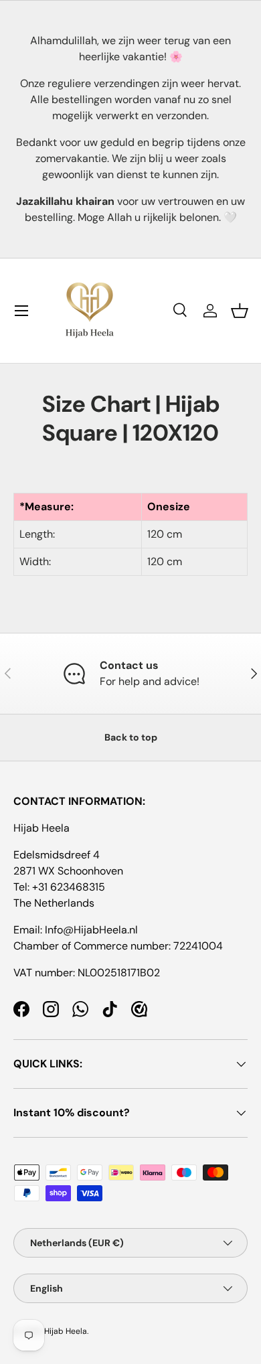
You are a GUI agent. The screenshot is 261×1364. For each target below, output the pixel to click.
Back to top (130, 737)
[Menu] (21, 310)
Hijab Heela (65, 1331)
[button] (239, 310)
